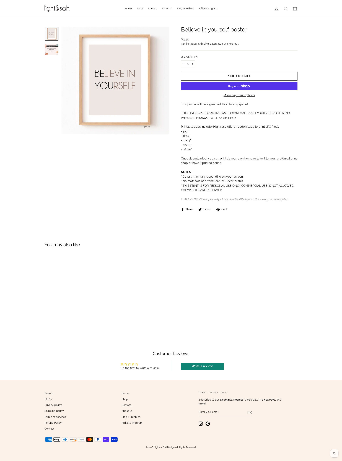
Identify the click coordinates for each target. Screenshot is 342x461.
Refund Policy (53, 422)
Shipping (203, 43)
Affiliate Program (208, 8)
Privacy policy (53, 405)
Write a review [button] (202, 366)
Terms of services (55, 416)
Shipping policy (54, 410)
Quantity (189, 56)
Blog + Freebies (185, 8)
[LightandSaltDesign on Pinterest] (208, 424)
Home (128, 8)
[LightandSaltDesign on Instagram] (201, 424)
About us (167, 8)
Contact (152, 8)
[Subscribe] (249, 412)
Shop (140, 8)
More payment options (239, 95)
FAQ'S (48, 399)
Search (49, 393)
